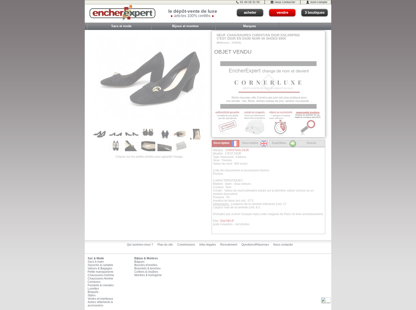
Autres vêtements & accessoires (100, 303)
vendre (282, 12)
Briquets (93, 292)
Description (221, 143)
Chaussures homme (101, 275)
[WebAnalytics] (325, 300)
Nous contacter (283, 244)
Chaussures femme (100, 278)
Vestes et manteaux (100, 298)
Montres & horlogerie (148, 275)
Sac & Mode (96, 258)
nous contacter (285, 2)
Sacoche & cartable (100, 265)
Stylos (92, 295)
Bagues (139, 261)
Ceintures (94, 282)
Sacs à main (96, 261)
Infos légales (207, 244)
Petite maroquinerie (100, 271)
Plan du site (165, 244)
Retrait (311, 143)
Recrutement (228, 244)
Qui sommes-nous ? (140, 244)
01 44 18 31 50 (250, 2)
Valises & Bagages (100, 268)
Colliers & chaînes (146, 271)
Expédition (279, 143)
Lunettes (93, 288)
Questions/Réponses (255, 244)
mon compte (318, 2)
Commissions (186, 244)
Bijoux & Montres (146, 258)
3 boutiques (315, 12)
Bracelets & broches (147, 268)
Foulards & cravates (101, 285)
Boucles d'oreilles (145, 265)
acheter (250, 12)
